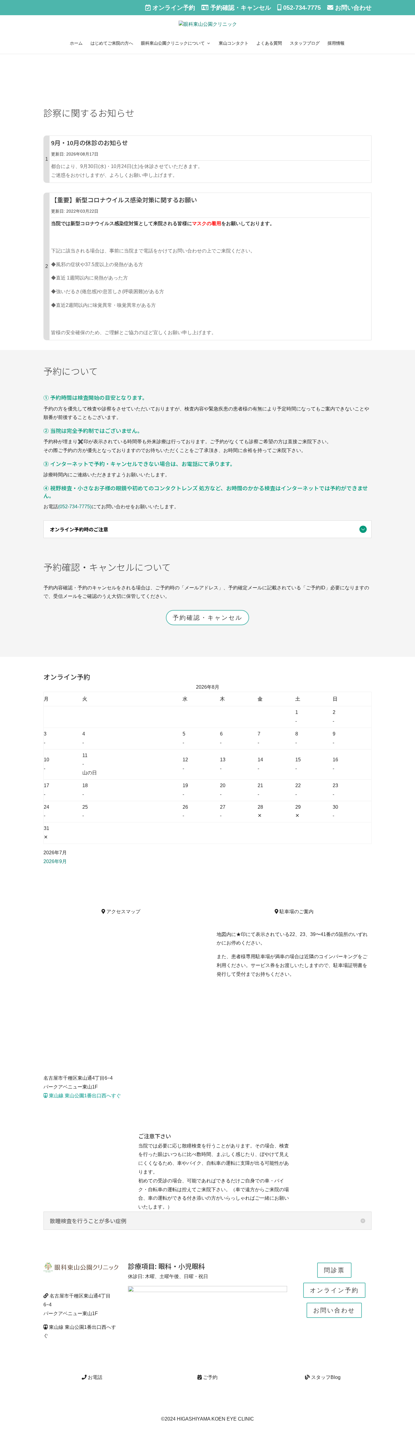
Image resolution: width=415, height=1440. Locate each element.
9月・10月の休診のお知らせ (89, 142)
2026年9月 (55, 861)
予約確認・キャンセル (239, 8)
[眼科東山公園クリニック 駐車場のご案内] (294, 927)
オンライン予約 (173, 8)
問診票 (334, 1270)
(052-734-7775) (74, 506)
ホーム (76, 43)
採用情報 (336, 43)
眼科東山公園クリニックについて (173, 43)
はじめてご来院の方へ (112, 43)
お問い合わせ (352, 8)
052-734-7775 (301, 8)
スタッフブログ (305, 43)
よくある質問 (269, 43)
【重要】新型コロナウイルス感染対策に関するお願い (124, 199)
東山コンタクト (234, 43)
